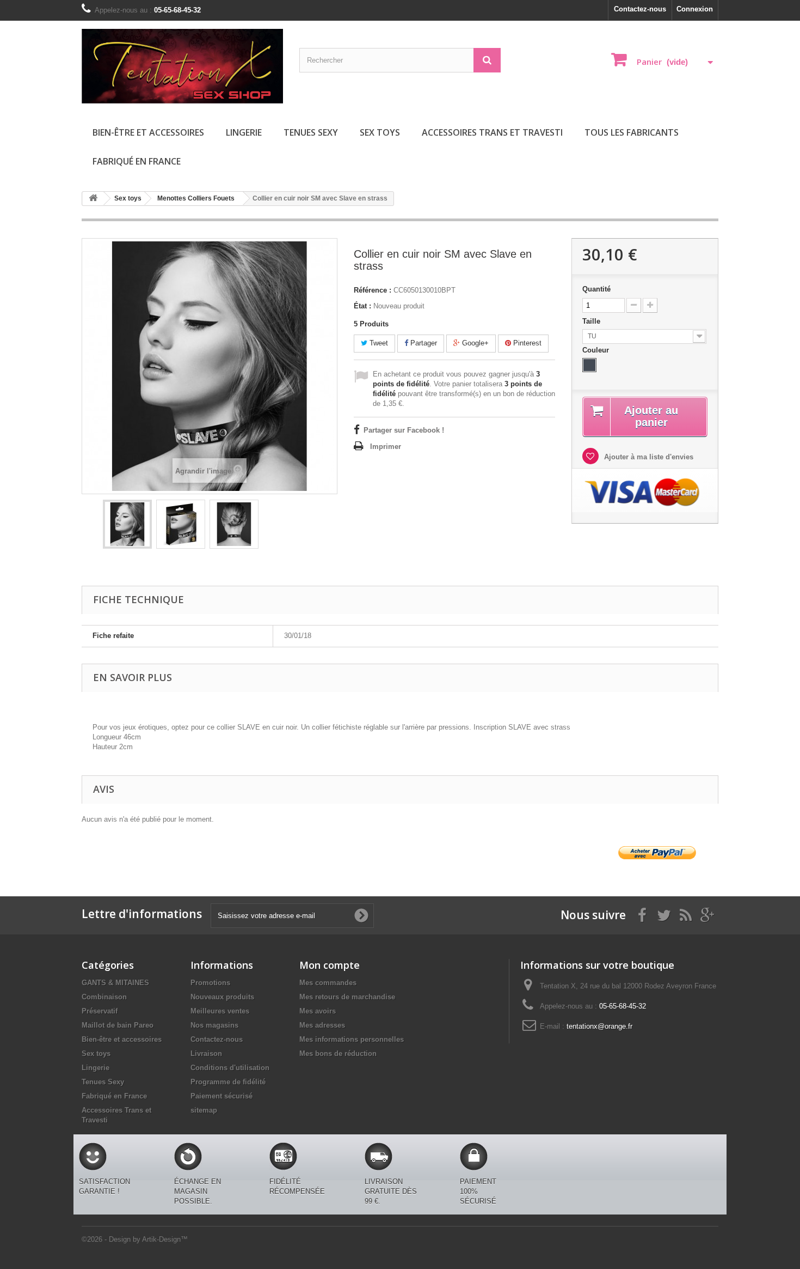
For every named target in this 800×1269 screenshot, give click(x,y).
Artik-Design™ (165, 1239)
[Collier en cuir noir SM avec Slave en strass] (127, 524)
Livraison (206, 1053)
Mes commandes (327, 983)
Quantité (596, 289)
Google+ (474, 343)
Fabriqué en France (137, 161)
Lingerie (244, 132)
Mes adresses (322, 1025)
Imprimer (385, 446)
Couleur (596, 350)
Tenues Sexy (311, 132)
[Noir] (589, 365)
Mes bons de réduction (338, 1053)
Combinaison (104, 997)
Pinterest (526, 343)
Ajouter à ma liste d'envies (647, 457)
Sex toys (380, 132)
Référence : (372, 290)
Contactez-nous (640, 9)
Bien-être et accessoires (148, 132)
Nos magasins (214, 1025)
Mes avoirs (317, 1011)
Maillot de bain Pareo (117, 1025)
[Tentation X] (182, 66)
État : (362, 306)
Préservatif (100, 1011)
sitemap (203, 1110)
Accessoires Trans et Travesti (492, 132)
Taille (592, 321)
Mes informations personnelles (351, 1039)
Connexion (694, 9)
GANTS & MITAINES (115, 983)
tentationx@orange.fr (599, 1026)
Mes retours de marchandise (347, 997)
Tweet (377, 343)
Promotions (210, 983)
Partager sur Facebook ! (404, 430)
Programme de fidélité (228, 1082)
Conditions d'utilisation (229, 1068)
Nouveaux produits (222, 997)
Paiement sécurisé (221, 1096)
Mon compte (329, 965)
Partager (422, 343)
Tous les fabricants (631, 132)
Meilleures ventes (219, 1011)
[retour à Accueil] (93, 198)
